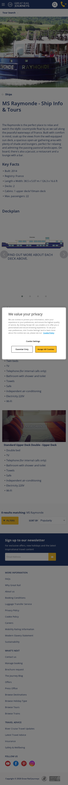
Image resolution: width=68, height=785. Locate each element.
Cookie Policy (48, 333)
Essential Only (22, 349)
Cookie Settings (33, 341)
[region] (34, 333)
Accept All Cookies (46, 349)
